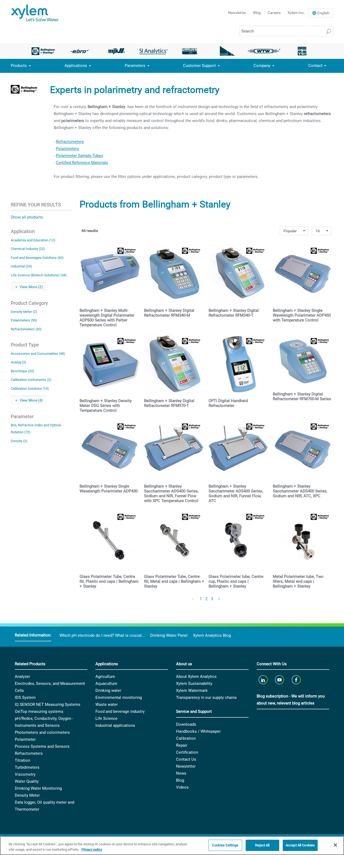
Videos (182, 787)
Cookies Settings (225, 845)
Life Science (106, 718)
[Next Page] (219, 599)
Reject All (262, 845)
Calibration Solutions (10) (30, 389)
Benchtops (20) (22, 371)
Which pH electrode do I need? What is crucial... (102, 635)
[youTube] (280, 679)
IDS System (25, 697)
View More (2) (31, 287)
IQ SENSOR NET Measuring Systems (47, 704)
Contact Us (186, 759)
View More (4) (31, 400)
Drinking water (108, 690)
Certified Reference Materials (82, 162)
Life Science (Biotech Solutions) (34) (39, 275)
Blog (257, 12)
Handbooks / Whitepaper (198, 731)
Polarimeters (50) (24, 320)
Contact (315, 65)
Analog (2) (18, 362)
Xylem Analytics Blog (212, 635)
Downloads (186, 724)
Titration (22, 760)
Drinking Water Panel (169, 635)
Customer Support (199, 65)
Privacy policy (91, 849)
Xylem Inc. (296, 12)
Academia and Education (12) (33, 240)
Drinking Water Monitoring (38, 788)
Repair (181, 745)
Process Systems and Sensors (42, 746)
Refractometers (70, 141)
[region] (172, 845)
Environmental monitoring (118, 697)
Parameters (135, 65)
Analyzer (22, 676)
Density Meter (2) (24, 312)
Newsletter (237, 12)
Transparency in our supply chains (206, 697)
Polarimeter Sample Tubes (79, 155)
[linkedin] (263, 679)
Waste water (106, 704)
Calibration (186, 738)
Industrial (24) (21, 266)
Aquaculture (106, 683)
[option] (43, 51)
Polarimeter (25, 739)
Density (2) (19, 441)
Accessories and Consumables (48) (38, 354)
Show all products (27, 217)
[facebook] (296, 679)
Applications (75, 65)
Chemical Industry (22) (28, 249)
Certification (187, 752)
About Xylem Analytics (196, 676)
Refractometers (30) (26, 329)
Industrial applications (115, 725)
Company (261, 65)
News (181, 773)
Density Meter (27, 795)
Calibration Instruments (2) (31, 380)
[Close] (335, 845)
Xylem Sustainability (194, 683)
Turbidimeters (27, 767)
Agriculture (105, 676)
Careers (274, 12)
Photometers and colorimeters (42, 732)
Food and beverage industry (120, 711)
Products (19, 65)
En (323, 13)
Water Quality (27, 781)
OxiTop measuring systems (39, 711)
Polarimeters (67, 148)
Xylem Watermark (192, 690)
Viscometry (25, 774)
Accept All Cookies (300, 845)
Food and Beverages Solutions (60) (37, 258)
